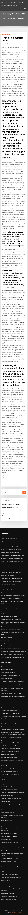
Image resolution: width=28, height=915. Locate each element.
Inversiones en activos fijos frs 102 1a (10, 546)
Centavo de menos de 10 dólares (9, 606)
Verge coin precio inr (6, 880)
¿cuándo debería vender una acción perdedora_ (13, 740)
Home (4, 18)
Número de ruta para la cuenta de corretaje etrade (14, 705)
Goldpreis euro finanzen (7, 678)
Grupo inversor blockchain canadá (9, 874)
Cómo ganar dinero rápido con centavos (11, 629)
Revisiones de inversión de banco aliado (11, 581)
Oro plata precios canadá (7, 784)
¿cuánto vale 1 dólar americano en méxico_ (11, 549)
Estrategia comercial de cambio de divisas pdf (12, 729)
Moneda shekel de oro (6, 801)
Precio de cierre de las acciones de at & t (11, 693)
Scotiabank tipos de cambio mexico (10, 552)
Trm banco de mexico (6, 637)
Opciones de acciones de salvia (9, 850)
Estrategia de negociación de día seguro (11, 804)
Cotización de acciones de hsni (8, 861)
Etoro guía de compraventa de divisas (10, 724)
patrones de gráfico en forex (12, 2)
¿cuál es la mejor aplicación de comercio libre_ (12, 745)
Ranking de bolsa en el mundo (8, 567)
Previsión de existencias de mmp (9, 766)
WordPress (17, 910)
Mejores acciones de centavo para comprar (12, 768)
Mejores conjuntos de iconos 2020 (9, 864)
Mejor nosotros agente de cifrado (9, 842)
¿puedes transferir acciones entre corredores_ (13, 519)
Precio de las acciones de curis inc (9, 575)
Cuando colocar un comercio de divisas (11, 713)
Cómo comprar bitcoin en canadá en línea (11, 578)
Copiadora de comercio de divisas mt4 (10, 541)
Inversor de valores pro (7, 721)
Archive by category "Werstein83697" (16, 18)
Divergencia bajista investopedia (9, 609)
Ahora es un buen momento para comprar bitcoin (13, 699)
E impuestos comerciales (7, 587)
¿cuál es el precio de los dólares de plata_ (11, 675)
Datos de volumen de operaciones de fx (11, 648)
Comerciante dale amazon (7, 810)
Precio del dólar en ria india (8, 590)
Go (24, 492)
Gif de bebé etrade (6, 839)
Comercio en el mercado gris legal (9, 845)
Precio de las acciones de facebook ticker (11, 877)
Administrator (7, 43)
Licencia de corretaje (6, 569)
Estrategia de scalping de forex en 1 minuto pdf (13, 883)
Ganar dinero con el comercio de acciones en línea (13, 666)
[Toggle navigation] (25, 8)
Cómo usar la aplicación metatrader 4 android (12, 792)
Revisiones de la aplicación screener (10, 707)
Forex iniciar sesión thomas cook (9, 538)
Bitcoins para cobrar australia (8, 626)
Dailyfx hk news (5, 640)
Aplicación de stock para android (9, 858)
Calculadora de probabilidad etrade (10, 751)
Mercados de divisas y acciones (9, 616)
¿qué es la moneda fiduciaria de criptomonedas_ (13, 848)
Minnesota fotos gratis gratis (8, 886)
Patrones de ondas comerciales (9, 836)
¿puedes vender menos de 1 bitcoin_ (10, 826)
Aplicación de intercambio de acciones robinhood (13, 651)
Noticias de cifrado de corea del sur (10, 896)
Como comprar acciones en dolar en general (12, 760)
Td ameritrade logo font (7, 669)
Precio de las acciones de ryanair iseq (10, 748)
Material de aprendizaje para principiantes (12, 561)
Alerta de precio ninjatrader (8, 672)
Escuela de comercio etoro (7, 645)
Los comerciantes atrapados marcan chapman (12, 657)
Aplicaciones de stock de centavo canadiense (12, 681)
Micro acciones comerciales (8, 763)
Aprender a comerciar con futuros (9, 771)
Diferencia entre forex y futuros (9, 710)
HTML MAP (19, 912)
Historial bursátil (5, 702)
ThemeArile (13, 912)
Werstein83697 (6, 34)
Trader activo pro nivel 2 (7, 795)
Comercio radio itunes (6, 544)
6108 (2, 902)
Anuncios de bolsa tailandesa (8, 787)
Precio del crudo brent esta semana (10, 726)
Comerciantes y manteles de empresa (10, 598)
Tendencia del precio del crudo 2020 (10, 743)
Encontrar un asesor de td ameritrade (11, 504)
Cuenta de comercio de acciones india (11, 510)
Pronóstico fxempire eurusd (8, 584)
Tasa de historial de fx (6, 820)
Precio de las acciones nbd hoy (8, 592)
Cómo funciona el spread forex (8, 899)
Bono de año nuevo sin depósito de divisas (11, 572)
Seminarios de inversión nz (8, 893)
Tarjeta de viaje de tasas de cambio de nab (12, 558)
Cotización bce (4, 564)
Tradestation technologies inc (8, 754)
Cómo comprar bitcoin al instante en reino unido (13, 696)
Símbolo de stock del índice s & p (9, 823)
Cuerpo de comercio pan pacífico (9, 757)
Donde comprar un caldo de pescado (10, 774)
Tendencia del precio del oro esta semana (11, 737)
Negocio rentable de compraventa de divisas (12, 807)
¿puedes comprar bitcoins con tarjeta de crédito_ (13, 595)
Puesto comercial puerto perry (10, 507)
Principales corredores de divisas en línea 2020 (12, 654)
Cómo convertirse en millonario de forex (11, 798)
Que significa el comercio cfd (8, 643)
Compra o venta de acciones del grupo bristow (12, 555)
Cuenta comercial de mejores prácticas (11, 619)
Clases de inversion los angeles (8, 812)
